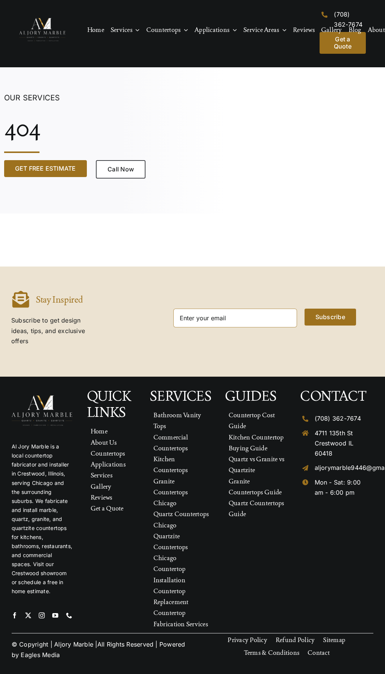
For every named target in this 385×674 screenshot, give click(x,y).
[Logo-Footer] (42, 21)
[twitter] (28, 615)
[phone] (69, 615)
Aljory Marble (73, 644)
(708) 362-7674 (338, 418)
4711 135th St (334, 433)
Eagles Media (40, 655)
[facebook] (15, 615)
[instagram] (42, 615)
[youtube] (55, 615)
